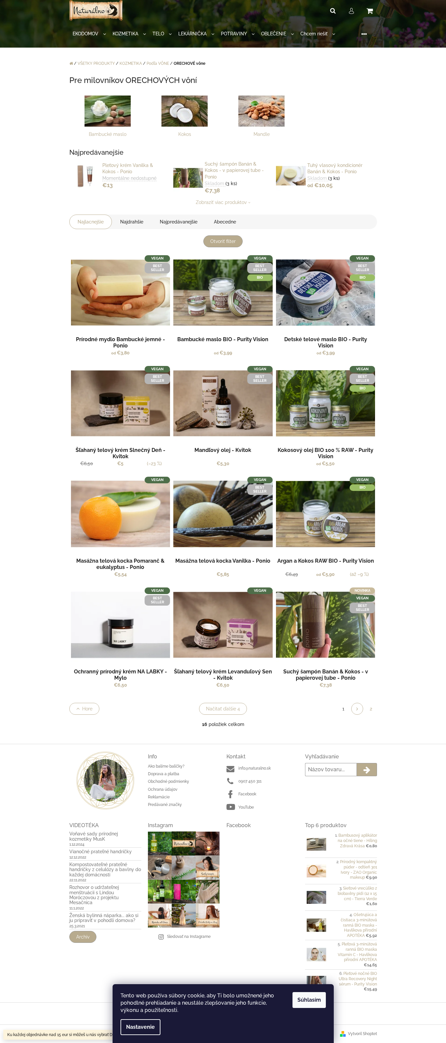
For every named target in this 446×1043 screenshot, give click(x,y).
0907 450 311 (249, 781)
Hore (87, 708)
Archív (82, 937)
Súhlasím (309, 1000)
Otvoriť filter (223, 241)
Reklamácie (159, 797)
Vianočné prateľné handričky (100, 851)
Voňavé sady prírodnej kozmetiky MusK (93, 836)
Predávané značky (165, 804)
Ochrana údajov (162, 789)
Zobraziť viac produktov (221, 202)
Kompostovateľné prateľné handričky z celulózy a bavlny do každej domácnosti (105, 869)
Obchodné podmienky (168, 781)
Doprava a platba (163, 774)
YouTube (246, 807)
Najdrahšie (131, 221)
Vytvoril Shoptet (362, 1033)
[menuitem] (89, 34)
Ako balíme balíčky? (166, 766)
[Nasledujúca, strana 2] (357, 709)
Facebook (247, 794)
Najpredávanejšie (178, 221)
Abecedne (225, 221)
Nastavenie (140, 1027)
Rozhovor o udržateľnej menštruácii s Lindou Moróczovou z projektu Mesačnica (94, 895)
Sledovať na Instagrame (189, 936)
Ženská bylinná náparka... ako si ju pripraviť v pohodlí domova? (103, 918)
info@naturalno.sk (254, 768)
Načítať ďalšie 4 (223, 708)
